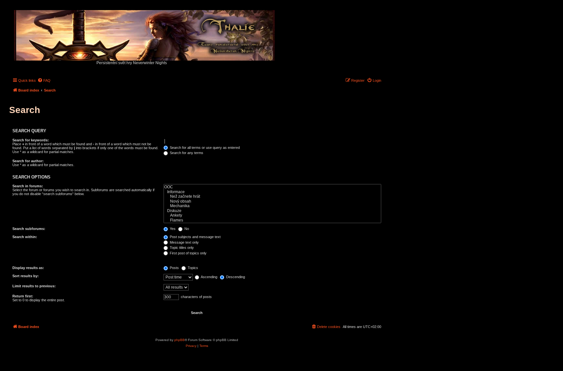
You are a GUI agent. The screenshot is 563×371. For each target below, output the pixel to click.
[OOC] (272, 187)
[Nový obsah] (272, 201)
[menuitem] (44, 80)
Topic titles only (181, 248)
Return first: (22, 296)
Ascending (208, 277)
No (186, 229)
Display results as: (28, 268)
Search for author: (28, 161)
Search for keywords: (30, 140)
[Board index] (145, 34)
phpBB (179, 340)
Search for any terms (186, 153)
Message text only (184, 242)
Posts (174, 268)
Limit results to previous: (34, 286)
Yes (172, 229)
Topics (192, 268)
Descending (235, 277)
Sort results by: (25, 276)
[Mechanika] (272, 206)
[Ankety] (272, 215)
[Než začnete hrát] (272, 196)
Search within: (24, 237)
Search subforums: (28, 229)
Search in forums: (27, 186)
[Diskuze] (272, 210)
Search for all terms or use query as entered (204, 148)
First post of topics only (188, 253)
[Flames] (272, 220)
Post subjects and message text (195, 237)
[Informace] (272, 192)
